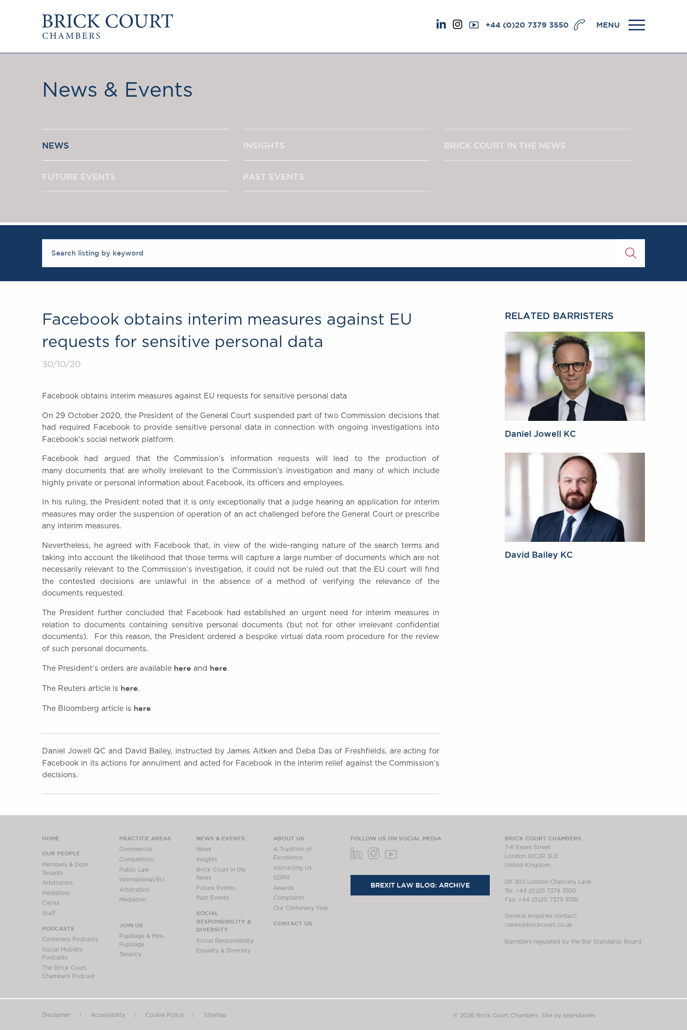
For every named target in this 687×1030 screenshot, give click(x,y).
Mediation (132, 899)
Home (50, 838)
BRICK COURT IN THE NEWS (505, 145)
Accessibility (108, 1015)
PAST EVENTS (273, 176)
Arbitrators (57, 883)
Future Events (215, 888)
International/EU (142, 879)
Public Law (134, 870)
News (203, 849)
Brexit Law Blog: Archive (420, 885)
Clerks (50, 903)
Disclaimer (56, 1015)
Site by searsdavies (568, 1015)
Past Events (212, 898)
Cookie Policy (164, 1015)
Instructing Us (292, 868)
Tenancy (130, 954)
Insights (206, 859)
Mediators (56, 893)
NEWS (55, 145)
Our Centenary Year (301, 908)
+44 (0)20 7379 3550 (527, 25)
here (182, 668)
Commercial (135, 849)
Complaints (289, 898)
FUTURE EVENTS (79, 176)
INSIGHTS (264, 145)
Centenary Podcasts (70, 939)
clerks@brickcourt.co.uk (538, 925)
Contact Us (292, 923)
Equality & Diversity (223, 950)
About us (288, 838)
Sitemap (215, 1015)
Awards (283, 888)
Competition (136, 859)
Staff (49, 913)
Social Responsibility (225, 941)
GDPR (281, 878)
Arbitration (134, 890)
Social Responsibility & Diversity (223, 920)
